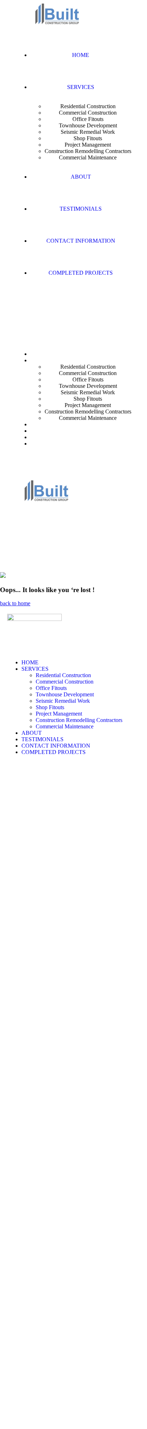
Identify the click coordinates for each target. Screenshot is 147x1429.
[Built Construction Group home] (57, 23)
